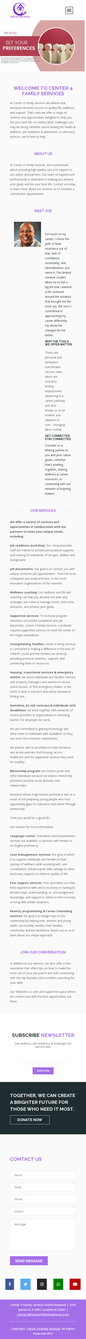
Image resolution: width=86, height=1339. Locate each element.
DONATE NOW (29, 1120)
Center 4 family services (43, 1329)
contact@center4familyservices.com (43, 1314)
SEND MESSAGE (29, 1261)
